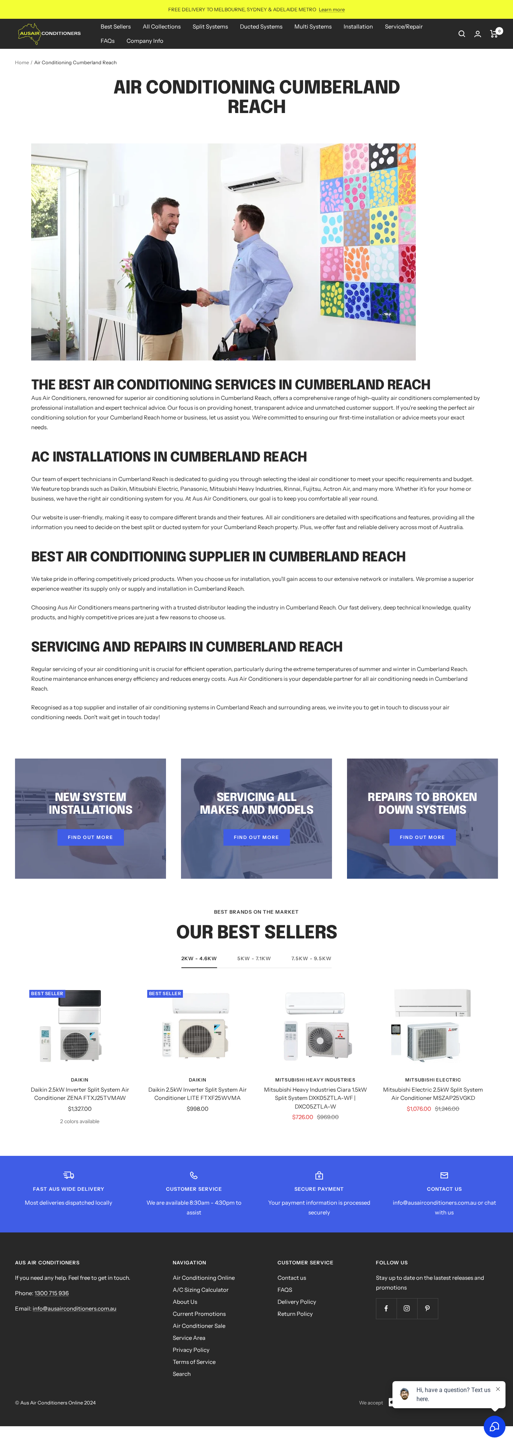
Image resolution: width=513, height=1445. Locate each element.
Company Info (145, 40)
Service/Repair (404, 26)
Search (182, 1373)
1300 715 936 (52, 1293)
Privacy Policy (191, 1349)
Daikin (80, 1080)
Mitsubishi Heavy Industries (315, 1080)
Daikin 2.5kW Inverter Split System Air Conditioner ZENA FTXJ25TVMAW (80, 1094)
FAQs (108, 40)
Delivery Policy (297, 1301)
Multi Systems (313, 26)
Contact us (292, 1277)
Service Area (189, 1337)
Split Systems (210, 26)
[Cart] (494, 34)
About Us (185, 1301)
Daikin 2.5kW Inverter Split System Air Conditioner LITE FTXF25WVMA (197, 1094)
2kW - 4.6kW (199, 958)
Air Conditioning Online (204, 1277)
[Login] (477, 34)
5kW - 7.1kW (254, 958)
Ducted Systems (261, 26)
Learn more (332, 9)
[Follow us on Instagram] (407, 1308)
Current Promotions (199, 1313)
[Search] (462, 33)
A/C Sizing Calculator (201, 1289)
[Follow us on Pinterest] (427, 1308)
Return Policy (295, 1313)
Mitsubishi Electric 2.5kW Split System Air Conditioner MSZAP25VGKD (433, 1094)
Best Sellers (116, 26)
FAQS (285, 1289)
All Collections (162, 26)
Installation (358, 26)
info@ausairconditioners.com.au (74, 1308)
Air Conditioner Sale (199, 1325)
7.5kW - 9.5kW (311, 958)
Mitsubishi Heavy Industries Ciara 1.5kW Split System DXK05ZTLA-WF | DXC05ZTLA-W (315, 1098)
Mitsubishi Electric (433, 1080)
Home (22, 62)
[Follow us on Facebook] (386, 1308)
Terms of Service (194, 1361)
